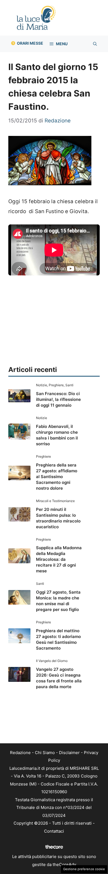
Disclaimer (69, 752)
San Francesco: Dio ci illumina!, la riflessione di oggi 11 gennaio (58, 399)
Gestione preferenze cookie (84, 869)
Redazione (20, 752)
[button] (95, 44)
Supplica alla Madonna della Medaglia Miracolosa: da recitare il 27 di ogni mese (59, 559)
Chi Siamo (45, 752)
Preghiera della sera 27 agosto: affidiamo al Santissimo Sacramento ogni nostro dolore (56, 476)
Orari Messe (30, 43)
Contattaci (54, 831)
